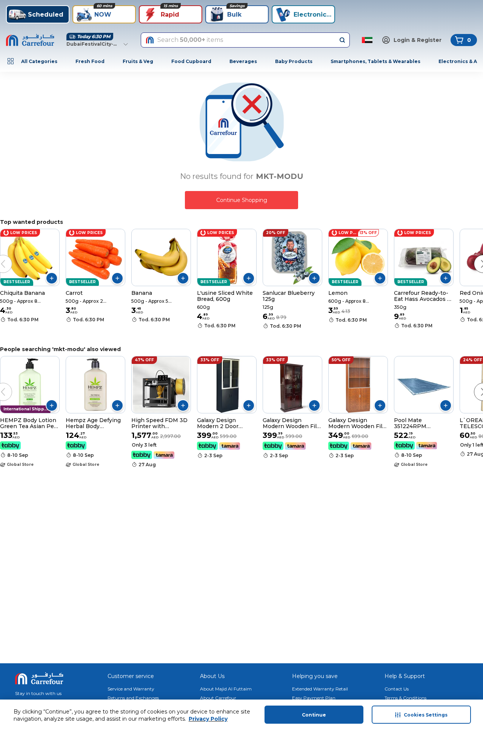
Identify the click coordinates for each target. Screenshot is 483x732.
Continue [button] (314, 715)
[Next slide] (475, 256)
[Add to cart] (52, 278)
